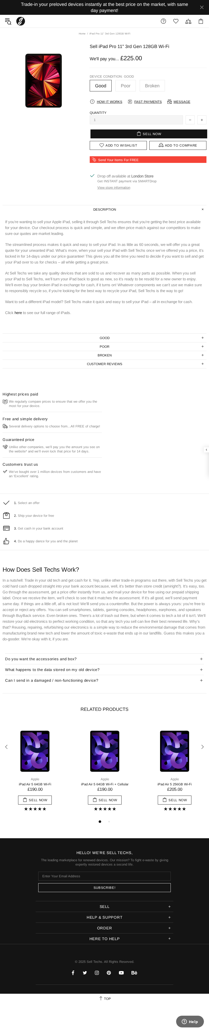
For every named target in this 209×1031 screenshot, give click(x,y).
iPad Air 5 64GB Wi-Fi (35, 784)
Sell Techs (20, 21)
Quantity (98, 113)
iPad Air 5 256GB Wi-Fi (175, 784)
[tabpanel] (35, 770)
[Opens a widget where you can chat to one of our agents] (190, 1022)
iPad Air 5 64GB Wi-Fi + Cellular (104, 784)
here (18, 312)
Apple (35, 779)
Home (82, 33)
